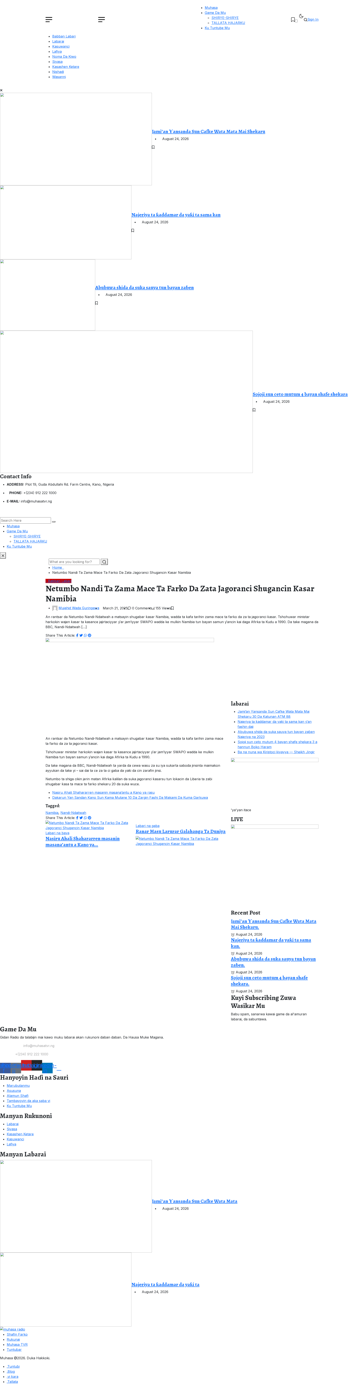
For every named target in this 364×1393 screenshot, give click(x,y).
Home (58, 567)
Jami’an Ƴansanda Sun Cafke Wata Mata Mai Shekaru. (273, 924)
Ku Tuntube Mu (217, 28)
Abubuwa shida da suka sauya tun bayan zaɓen (144, 287)
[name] (293, 19)
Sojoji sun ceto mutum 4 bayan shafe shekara (300, 394)
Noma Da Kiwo (64, 56)
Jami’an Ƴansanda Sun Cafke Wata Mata (194, 1201)
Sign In (312, 19)
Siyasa (57, 61)
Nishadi (58, 72)
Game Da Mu (215, 13)
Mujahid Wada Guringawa (79, 608)
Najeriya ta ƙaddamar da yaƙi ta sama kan (176, 214)
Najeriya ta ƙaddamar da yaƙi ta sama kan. (271, 942)
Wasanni (59, 77)
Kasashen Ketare (65, 67)
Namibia (52, 813)
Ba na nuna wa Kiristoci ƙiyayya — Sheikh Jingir (276, 752)
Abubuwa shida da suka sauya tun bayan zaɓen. (273, 961)
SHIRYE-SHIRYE (225, 18)
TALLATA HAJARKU (228, 23)
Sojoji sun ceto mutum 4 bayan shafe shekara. (269, 980)
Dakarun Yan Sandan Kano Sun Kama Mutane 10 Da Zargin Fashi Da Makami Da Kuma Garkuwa (130, 797)
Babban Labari (64, 36)
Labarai (58, 41)
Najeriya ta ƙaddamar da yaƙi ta (165, 1284)
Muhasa (211, 7)
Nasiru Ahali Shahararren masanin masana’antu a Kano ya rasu (103, 792)
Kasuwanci (61, 46)
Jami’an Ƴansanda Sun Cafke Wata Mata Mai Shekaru (208, 131)
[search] (53, 521)
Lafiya (57, 51)
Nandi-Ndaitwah (73, 813)
